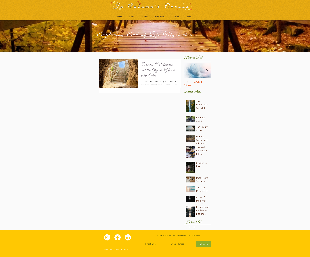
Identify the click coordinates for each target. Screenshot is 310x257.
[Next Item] (207, 71)
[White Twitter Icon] (194, 227)
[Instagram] (107, 237)
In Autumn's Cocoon (151, 6)
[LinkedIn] (128, 237)
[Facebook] (117, 237)
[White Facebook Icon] (186, 227)
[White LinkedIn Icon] (190, 227)
